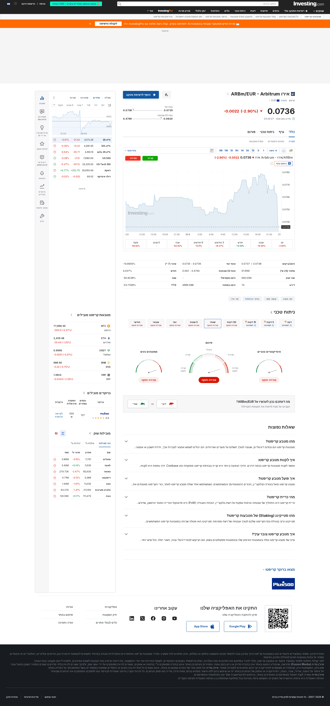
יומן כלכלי (200, 11)
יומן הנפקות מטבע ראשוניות (189, 16)
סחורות (84, 97)
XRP (103, 374)
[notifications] (15, 3)
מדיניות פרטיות (31, 696)
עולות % (89, 443)
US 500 (106, 158)
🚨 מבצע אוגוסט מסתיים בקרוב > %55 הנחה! (76, 3)
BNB (103, 362)
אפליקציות (111, 606)
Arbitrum (249, 299)
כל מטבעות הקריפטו (288, 16)
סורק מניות (184, 11)
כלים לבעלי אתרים (106, 622)
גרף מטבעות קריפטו (163, 16)
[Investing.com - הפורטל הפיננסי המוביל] (309, 4)
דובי (164, 403)
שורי (135, 403)
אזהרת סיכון (12, 696)
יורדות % (76, 443)
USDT (102, 350)
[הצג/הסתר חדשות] (212, 150)
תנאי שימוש (50, 696)
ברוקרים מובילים (99, 393)
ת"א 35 (107, 139)
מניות (73, 97)
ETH (103, 338)
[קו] (284, 150)
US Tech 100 (103, 164)
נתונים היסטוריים (276, 141)
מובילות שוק (102, 433)
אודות (69, 606)
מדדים (96, 97)
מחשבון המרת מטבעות (241, 16)
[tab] (287, 323)
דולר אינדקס (104, 176)
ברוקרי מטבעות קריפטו (216, 16)
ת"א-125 (106, 145)
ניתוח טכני (267, 132)
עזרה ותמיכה (65, 622)
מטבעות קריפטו (313, 16)
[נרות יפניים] (291, 150)
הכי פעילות (105, 443)
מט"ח (108, 97)
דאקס (108, 170)
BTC (103, 325)
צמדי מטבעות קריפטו (266, 16)
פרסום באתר (65, 614)
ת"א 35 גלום (104, 152)
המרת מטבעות (256, 141)
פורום (251, 132)
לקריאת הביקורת (59, 415)
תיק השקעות (110, 614)
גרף (281, 132)
